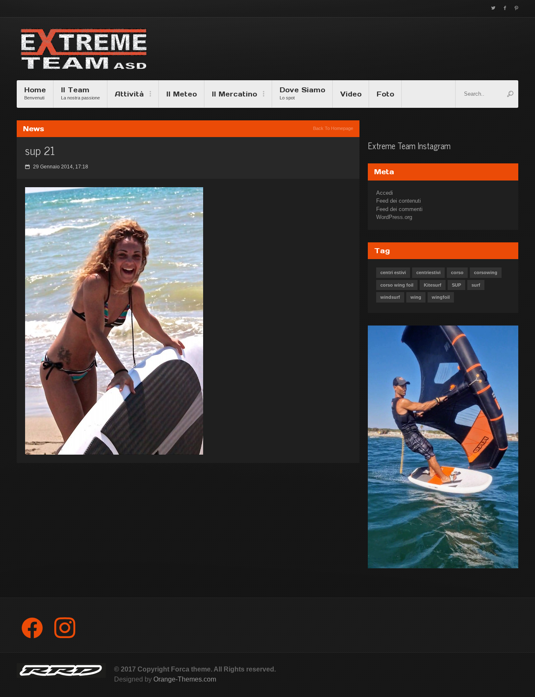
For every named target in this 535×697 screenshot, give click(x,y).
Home (35, 93)
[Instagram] (65, 628)
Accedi (384, 193)
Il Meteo (181, 94)
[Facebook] (32, 628)
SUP (456, 284)
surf (475, 284)
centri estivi (393, 272)
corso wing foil (396, 284)
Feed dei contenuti (398, 201)
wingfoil (441, 297)
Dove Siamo (302, 93)
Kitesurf (432, 284)
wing (415, 297)
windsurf (390, 297)
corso (457, 272)
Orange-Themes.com (184, 679)
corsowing (485, 272)
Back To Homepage (333, 128)
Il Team (80, 93)
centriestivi (428, 272)
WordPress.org (394, 217)
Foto (385, 94)
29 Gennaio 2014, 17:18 (56, 167)
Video (351, 94)
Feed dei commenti (399, 209)
